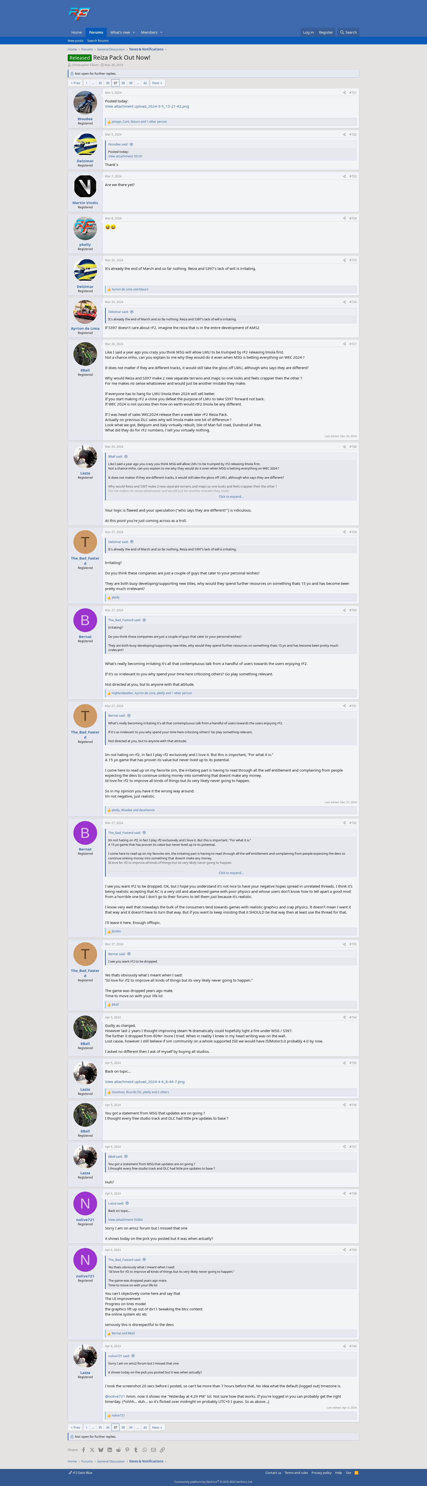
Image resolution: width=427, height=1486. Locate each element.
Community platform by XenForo (213, 1482)
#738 (353, 1193)
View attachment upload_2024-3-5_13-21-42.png (147, 106)
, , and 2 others (140, 1092)
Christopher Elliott (85, 65)
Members (149, 32)
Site (348, 1472)
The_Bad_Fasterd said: (124, 620)
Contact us (273, 1472)
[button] (133, 32)
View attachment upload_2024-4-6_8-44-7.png (145, 1081)
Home (76, 32)
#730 (353, 610)
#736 (353, 1105)
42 (145, 83)
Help (338, 1472)
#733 (353, 944)
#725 (353, 260)
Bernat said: (117, 715)
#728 (353, 447)
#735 (353, 1063)
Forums (96, 32)
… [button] (93, 83)
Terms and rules (296, 1472)
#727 (353, 344)
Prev (77, 83)
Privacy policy (322, 1472)
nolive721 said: (119, 1356)
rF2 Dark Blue (82, 1472)
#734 (353, 1017)
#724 (353, 218)
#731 (353, 706)
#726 (353, 302)
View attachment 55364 (125, 1219)
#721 (353, 93)
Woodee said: (118, 144)
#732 (353, 823)
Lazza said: (116, 1203)
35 (100, 83)
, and (133, 810)
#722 (353, 134)
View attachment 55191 (125, 156)
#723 (353, 176)
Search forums (97, 40)
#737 (353, 1147)
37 (115, 83)
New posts (75, 40)
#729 (353, 532)
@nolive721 (115, 1396)
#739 (353, 1250)
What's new (120, 32)
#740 (353, 1346)
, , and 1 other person (139, 122)
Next (155, 83)
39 (130, 83)
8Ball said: (115, 456)
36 (107, 83)
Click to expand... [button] (231, 496)
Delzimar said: (118, 311)
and (130, 289)
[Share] (344, 93)
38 (123, 83)
